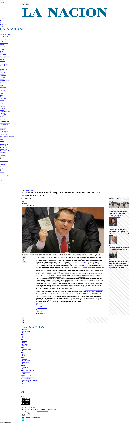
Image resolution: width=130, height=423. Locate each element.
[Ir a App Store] (26, 404)
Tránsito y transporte (5, 39)
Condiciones (40, 411)
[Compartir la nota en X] (25, 262)
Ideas (1, 139)
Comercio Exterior (4, 56)
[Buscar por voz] (128, 32)
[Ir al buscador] (23, 6)
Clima (1, 41)
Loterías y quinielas (5, 111)
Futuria (2, 49)
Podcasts (2, 113)
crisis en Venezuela (63, 255)
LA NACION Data (4, 43)
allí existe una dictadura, (80, 262)
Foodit (3, 23)
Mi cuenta (4, 27)
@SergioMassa (49, 273)
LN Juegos (2, 103)
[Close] (23, 318)
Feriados (2, 110)
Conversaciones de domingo (7, 136)
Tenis (1, 97)
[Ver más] (37, 310)
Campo (2, 53)
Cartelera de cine (4, 121)
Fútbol (1, 93)
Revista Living (3, 149)
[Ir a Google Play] (26, 401)
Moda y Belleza (4, 115)
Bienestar (2, 77)
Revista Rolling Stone (5, 151)
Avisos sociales (4, 133)
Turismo (2, 105)
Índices (2, 59)
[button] (65, 106)
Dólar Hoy (2, 51)
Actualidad (40, 306)
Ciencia (2, 79)
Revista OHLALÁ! (4, 144)
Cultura (2, 74)
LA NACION (25, 190)
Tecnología (3, 106)
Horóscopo (3, 108)
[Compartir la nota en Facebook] (23, 262)
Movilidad (2, 57)
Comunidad (3, 75)
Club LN (4, 25)
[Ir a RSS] (23, 396)
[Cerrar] (23, 29)
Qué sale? (2, 120)
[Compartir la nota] (23, 258)
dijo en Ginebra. (65, 282)
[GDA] (26, 416)
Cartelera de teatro (5, 123)
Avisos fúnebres (4, 131)
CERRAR (2, 0)
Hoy (37, 304)
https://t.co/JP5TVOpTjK (55, 277)
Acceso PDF (3, 128)
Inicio (3, 18)
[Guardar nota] (23, 256)
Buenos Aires (3, 69)
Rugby (1, 95)
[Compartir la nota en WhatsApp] (25, 258)
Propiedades (3, 54)
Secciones (4, 21)
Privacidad (45, 411)
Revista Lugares (4, 147)
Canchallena (3, 98)
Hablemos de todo (4, 80)
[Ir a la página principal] (65, 16)
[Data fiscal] (23, 420)
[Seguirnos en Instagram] (23, 392)
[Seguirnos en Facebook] (23, 384)
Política (31, 190)
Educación (2, 72)
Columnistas (3, 87)
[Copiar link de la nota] (23, 260)
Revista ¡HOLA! (3, 146)
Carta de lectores (4, 134)
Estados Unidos (4, 64)
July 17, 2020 (82, 277)
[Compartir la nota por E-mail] (26, 262)
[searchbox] (64, 32)
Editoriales (2, 85)
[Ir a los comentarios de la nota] (25, 256)
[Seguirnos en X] (23, 388)
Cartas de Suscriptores (6, 88)
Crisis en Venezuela (42, 308)
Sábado (2, 137)
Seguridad (2, 71)
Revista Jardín (3, 152)
